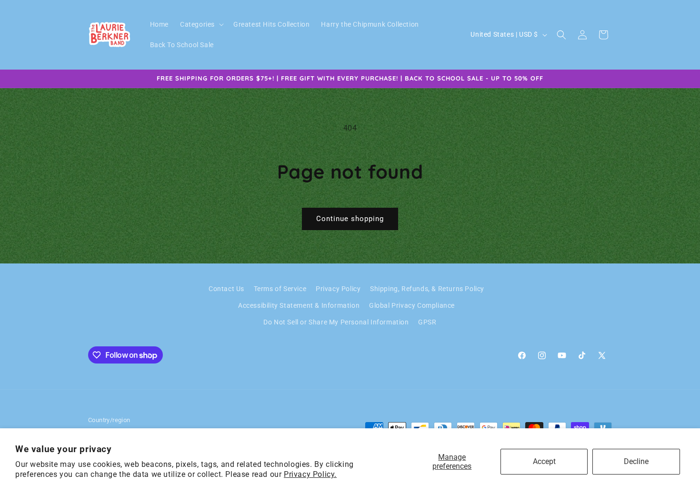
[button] (201, 24)
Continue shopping (350, 218)
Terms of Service (280, 289)
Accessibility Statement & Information (299, 305)
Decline (636, 461)
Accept (544, 461)
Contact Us (226, 289)
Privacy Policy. (310, 474)
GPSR (427, 322)
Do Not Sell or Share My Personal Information (336, 322)
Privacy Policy (338, 289)
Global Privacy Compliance (412, 305)
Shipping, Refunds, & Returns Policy (427, 289)
